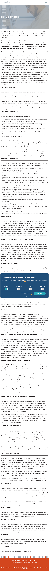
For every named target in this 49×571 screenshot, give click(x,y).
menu (46, 2)
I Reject (26, 293)
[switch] (18, 289)
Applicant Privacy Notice (30, 562)
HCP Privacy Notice (17, 562)
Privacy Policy (23, 281)
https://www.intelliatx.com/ (34, 35)
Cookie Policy (33, 560)
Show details (28, 296)
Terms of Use (24, 560)
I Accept (39, 293)
